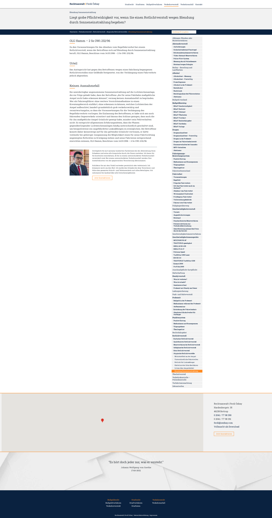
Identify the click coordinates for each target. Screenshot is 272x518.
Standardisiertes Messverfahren (186, 221)
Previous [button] (102, 471)
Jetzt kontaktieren (102, 178)
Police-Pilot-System (181, 59)
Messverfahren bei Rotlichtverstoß (187, 345)
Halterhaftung (178, 273)
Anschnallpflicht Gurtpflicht (184, 270)
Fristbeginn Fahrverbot (183, 197)
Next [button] (170, 471)
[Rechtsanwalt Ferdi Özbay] (84, 3)
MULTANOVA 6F (180, 240)
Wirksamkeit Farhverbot (183, 194)
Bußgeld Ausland (179, 100)
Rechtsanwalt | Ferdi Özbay (124, 515)
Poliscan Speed (179, 252)
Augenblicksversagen (182, 215)
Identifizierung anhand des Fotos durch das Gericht (186, 230)
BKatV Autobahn (180, 124)
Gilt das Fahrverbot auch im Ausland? (184, 187)
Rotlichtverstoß (99, 32)
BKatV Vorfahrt (180, 118)
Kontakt (198, 4)
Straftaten (140, 4)
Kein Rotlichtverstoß (182, 351)
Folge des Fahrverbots (182, 183)
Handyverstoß (178, 276)
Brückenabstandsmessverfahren (186, 53)
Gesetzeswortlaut (180, 285)
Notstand (177, 218)
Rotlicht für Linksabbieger (185, 362)
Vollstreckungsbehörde (182, 200)
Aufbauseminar (179, 307)
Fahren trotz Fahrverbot (183, 203)
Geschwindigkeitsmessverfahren (186, 234)
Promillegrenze (179, 82)
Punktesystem (178, 317)
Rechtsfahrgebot (179, 332)
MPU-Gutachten (180, 147)
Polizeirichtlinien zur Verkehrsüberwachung (182, 225)
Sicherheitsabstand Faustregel (185, 50)
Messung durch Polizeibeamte (185, 61)
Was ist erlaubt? (180, 282)
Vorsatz (176, 212)
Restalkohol (178, 88)
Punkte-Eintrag (180, 159)
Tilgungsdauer (179, 165)
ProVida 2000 (179, 267)
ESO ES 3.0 (177, 258)
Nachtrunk (178, 91)
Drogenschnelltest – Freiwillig (185, 136)
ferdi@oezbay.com (223, 422)
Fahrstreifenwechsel (181, 171)
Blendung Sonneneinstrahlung (186, 371)
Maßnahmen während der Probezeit (187, 304)
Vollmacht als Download (226, 426)
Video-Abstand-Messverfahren (185, 56)
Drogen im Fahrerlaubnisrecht (185, 142)
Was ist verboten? (180, 279)
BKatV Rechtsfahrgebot (182, 121)
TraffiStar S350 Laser (182, 255)
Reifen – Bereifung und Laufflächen (182, 68)
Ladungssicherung (180, 291)
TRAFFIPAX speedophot (183, 243)
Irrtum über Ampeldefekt (184, 368)
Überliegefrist (179, 168)
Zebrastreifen (178, 386)
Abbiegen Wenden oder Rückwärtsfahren (182, 39)
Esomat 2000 (178, 264)
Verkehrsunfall (186, 4)
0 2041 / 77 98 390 (222, 415)
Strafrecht (129, 4)
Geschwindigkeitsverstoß (183, 209)
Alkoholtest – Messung (182, 76)
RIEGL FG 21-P (179, 249)
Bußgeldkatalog (179, 103)
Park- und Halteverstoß (182, 294)
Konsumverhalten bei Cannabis (185, 145)
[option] (136, 467)
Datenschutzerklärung (141, 515)
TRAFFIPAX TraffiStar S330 (184, 261)
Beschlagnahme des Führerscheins (187, 94)
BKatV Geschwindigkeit (183, 106)
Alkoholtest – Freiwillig (183, 79)
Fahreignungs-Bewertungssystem (181, 154)
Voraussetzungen (180, 177)
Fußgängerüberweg (180, 206)
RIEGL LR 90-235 (180, 246)
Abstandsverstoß (180, 44)
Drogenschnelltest (180, 133)
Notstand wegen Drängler (183, 64)
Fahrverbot (177, 174)
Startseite (73, 32)
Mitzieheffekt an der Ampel (185, 356)
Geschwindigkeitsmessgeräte (185, 237)
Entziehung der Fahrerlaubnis (185, 309)
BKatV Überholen (180, 115)
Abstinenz (177, 97)
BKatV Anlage (179, 127)
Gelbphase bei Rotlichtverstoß (185, 348)
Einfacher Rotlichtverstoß (183, 339)
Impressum (153, 515)
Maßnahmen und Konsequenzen (186, 162)
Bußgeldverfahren (154, 4)
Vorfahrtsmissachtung (182, 383)
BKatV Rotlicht (179, 109)
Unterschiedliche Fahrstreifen (186, 359)
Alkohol (176, 73)
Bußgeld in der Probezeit (183, 301)
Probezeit (176, 297)
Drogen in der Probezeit (182, 139)
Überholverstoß (179, 374)
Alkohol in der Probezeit (183, 85)
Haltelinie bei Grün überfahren (186, 365)
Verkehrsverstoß (171, 4)
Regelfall (177, 180)
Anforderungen (179, 47)
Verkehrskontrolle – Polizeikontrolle (181, 378)
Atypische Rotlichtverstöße (117, 32)
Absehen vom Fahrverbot (183, 191)
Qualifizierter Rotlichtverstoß (185, 342)
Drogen (175, 130)
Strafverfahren (136, 503)
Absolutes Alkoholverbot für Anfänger (184, 313)
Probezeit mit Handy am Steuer (185, 288)
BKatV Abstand (179, 112)
